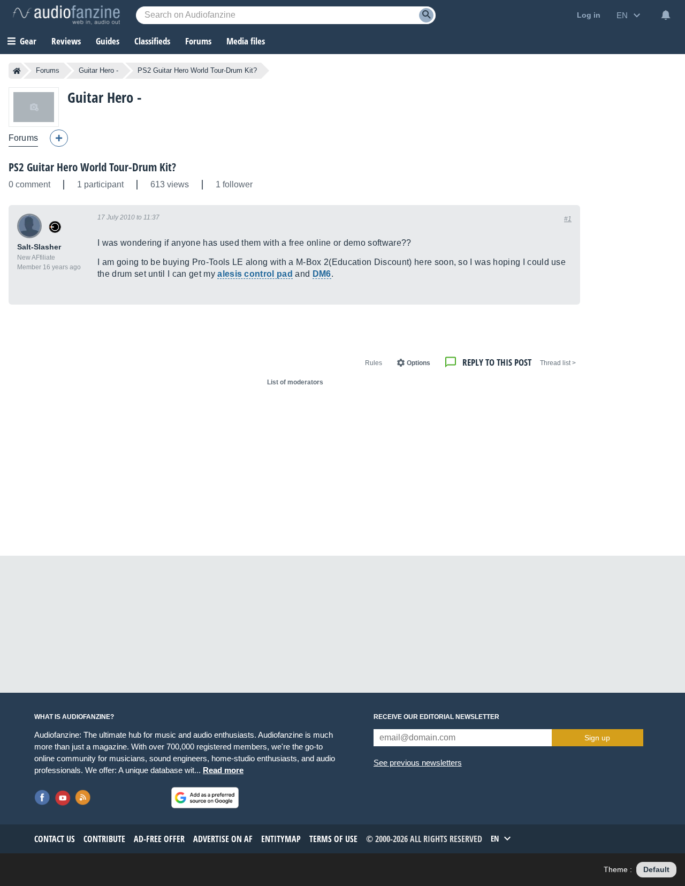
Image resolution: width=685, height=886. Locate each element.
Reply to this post (496, 362)
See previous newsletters (418, 762)
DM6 (322, 273)
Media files (245, 41)
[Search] (426, 15)
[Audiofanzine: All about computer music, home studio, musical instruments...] (66, 15)
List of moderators (295, 382)
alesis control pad (255, 273)
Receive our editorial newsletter (436, 717)
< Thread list (558, 363)
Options (418, 363)
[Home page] (17, 71)
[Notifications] (665, 15)
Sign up (597, 737)
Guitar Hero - (98, 70)
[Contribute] (59, 138)
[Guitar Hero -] (33, 107)
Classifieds (152, 41)
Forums (47, 70)
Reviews (66, 41)
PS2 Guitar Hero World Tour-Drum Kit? (92, 167)
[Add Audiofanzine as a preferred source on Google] (205, 797)
